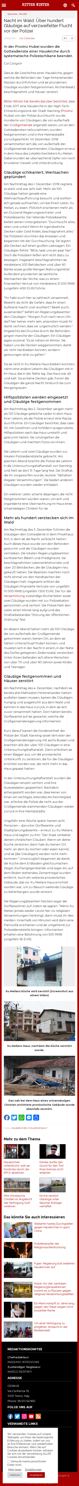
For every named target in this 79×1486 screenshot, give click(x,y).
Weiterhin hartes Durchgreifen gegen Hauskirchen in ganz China (53, 1227)
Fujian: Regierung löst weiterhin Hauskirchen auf (54, 1265)
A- (72, 38)
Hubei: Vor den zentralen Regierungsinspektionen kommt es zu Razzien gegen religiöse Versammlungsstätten (54, 1289)
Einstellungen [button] (33, 1469)
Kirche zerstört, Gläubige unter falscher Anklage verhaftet (51, 1201)
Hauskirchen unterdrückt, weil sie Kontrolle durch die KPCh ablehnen (17, 1168)
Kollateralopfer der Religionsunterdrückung (50, 1245)
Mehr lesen (14, 1469)
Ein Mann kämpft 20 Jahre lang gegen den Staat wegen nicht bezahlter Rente (54, 1307)
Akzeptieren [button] (36, 1475)
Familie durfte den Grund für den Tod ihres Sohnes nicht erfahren (51, 1168)
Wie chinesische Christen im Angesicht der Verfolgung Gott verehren (18, 1201)
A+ (65, 38)
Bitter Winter (35, 5)
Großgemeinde (21, 125)
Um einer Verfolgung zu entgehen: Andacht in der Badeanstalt (50, 1327)
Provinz (67, 111)
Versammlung (14, 596)
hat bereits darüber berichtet (35, 101)
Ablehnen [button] (15, 1475)
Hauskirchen (19, 1128)
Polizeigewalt (37, 1128)
